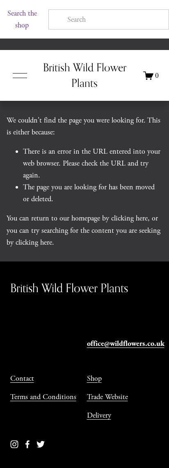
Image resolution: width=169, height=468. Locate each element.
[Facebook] (27, 444)
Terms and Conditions (43, 397)
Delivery (99, 415)
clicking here (129, 218)
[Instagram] (14, 444)
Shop (94, 378)
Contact (22, 378)
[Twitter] (41, 444)
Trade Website (107, 397)
